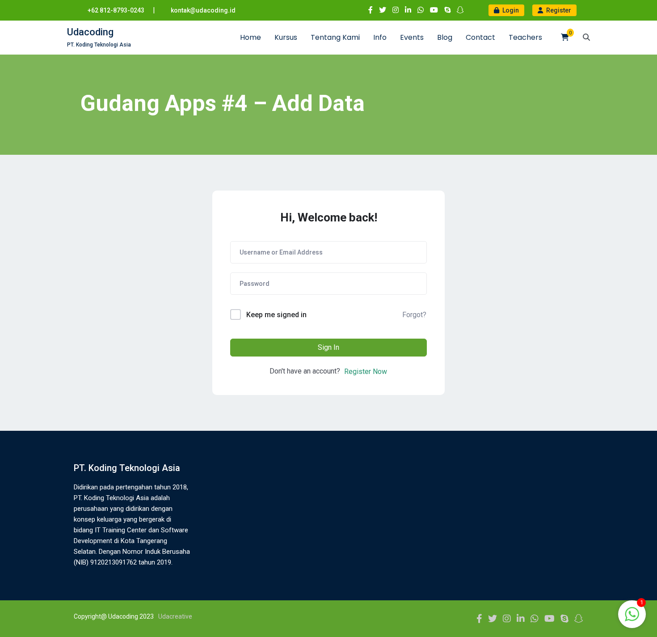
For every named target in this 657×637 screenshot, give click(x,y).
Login (510, 10)
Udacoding (90, 32)
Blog (444, 37)
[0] (565, 37)
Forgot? (414, 314)
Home (250, 37)
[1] (632, 619)
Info (380, 37)
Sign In (328, 347)
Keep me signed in (276, 314)
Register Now (365, 371)
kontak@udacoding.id (203, 10)
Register (558, 10)
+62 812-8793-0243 (116, 10)
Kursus (285, 37)
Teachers (525, 37)
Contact (480, 37)
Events (412, 37)
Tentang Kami (335, 37)
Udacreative (175, 616)
